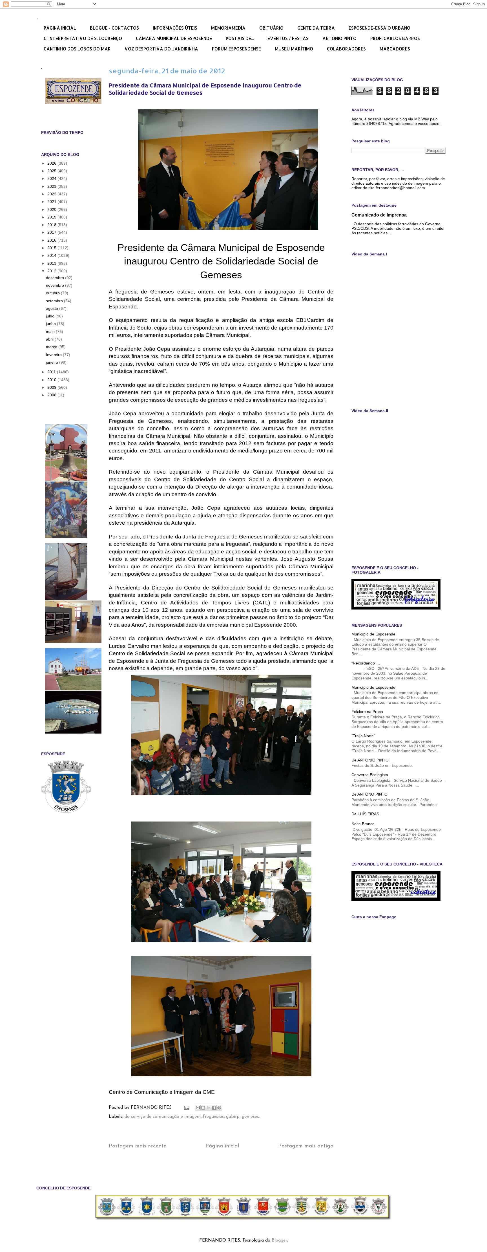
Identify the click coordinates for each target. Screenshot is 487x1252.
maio (51, 331)
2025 (52, 171)
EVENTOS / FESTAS (288, 38)
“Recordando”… (365, 663)
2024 (52, 178)
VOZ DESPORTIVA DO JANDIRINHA (161, 49)
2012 (52, 271)
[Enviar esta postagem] (186, 1107)
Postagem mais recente (137, 1146)
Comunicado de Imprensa (379, 214)
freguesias (213, 1116)
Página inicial (222, 1146)
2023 (52, 186)
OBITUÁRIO (271, 28)
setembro (55, 301)
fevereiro (54, 354)
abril (50, 339)
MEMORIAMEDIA (228, 28)
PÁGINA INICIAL (60, 28)
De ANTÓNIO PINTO (370, 760)
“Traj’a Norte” (363, 736)
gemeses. (251, 1116)
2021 (52, 201)
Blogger (279, 1240)
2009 (52, 387)
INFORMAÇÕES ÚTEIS (175, 28)
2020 (52, 209)
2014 (52, 255)
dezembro (55, 277)
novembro (55, 285)
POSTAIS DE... (240, 38)
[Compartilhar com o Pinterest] (219, 1107)
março (52, 347)
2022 (52, 194)
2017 (52, 232)
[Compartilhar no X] (208, 1107)
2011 (52, 372)
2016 (52, 240)
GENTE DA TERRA (316, 28)
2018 (52, 224)
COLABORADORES (346, 49)
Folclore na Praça (367, 711)
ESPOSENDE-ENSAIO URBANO (379, 28)
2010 (52, 379)
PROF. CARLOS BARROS (395, 38)
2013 (52, 263)
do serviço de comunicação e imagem (163, 1116)
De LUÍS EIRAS (365, 814)
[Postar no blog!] (203, 1107)
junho (51, 323)
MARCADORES (395, 49)
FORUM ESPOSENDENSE (236, 49)
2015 (52, 248)
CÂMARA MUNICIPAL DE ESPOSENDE (174, 38)
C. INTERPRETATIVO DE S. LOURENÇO (83, 38)
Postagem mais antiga (305, 1146)
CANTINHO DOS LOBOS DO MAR (77, 49)
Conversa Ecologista (369, 774)
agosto (52, 308)
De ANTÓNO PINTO (369, 794)
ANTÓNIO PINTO (339, 38)
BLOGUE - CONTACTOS (114, 28)
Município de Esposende (373, 634)
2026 (52, 163)
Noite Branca (363, 824)
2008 (52, 395)
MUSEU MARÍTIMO (294, 49)
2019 (52, 217)
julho (51, 316)
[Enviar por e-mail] (198, 1107)
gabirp (233, 1116)
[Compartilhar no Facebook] (214, 1107)
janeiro (52, 362)
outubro (53, 293)
